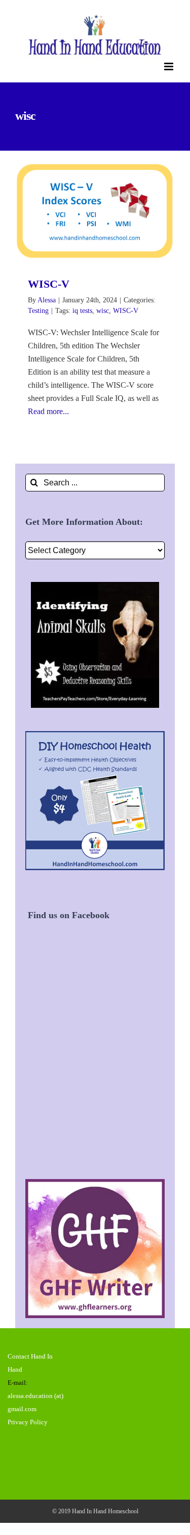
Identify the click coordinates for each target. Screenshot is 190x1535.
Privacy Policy (28, 1422)
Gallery (109, 211)
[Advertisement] (95, 1061)
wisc (102, 310)
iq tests (82, 310)
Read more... (48, 411)
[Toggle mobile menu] (169, 66)
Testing (38, 310)
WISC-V (80, 211)
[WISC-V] (95, 211)
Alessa (46, 300)
